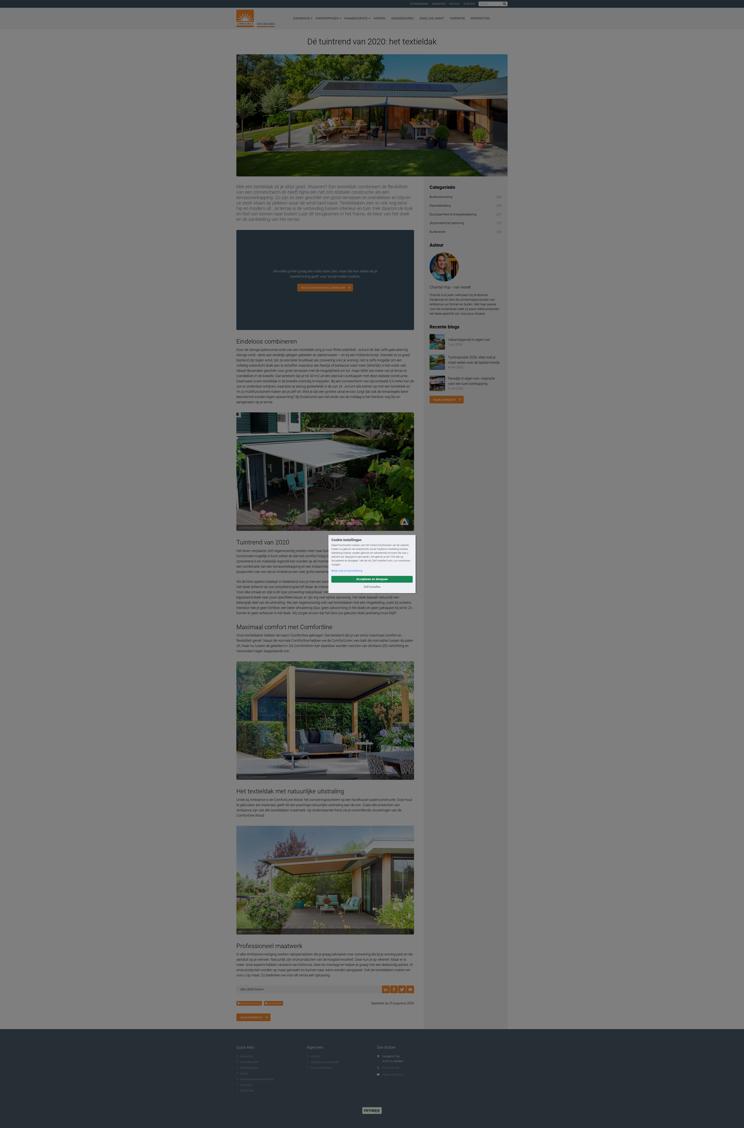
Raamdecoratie (356, 18)
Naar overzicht (251, 1017)
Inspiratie (457, 18)
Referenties (480, 18)
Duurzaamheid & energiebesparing (453, 214)
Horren (379, 18)
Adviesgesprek (419, 4)
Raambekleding (440, 205)
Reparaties (438, 4)
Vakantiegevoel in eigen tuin (469, 340)
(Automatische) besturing (447, 223)
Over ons (469, 4)
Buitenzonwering (251, 1003)
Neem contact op (393, 1074)
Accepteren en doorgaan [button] (372, 579)
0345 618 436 (391, 1067)
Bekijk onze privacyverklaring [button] (346, 570)
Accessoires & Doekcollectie (256, 1079)
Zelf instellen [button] (372, 587)
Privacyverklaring (321, 1067)
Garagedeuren (402, 18)
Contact (454, 4)
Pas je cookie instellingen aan (323, 287)
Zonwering (301, 18)
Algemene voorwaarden (325, 1062)
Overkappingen (327, 18)
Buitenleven (275, 1003)
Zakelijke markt (431, 18)
